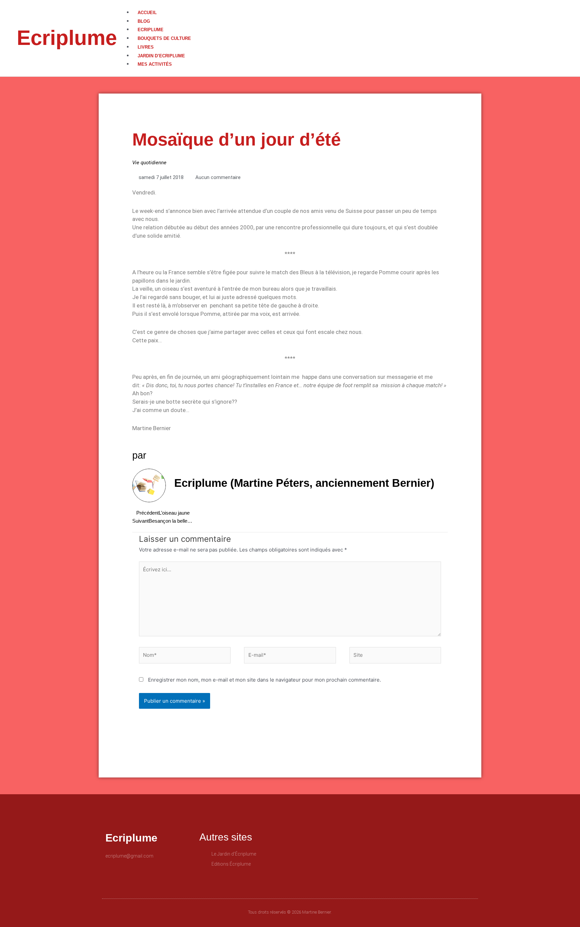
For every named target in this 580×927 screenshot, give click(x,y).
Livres (146, 47)
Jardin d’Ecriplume (161, 55)
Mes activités (155, 64)
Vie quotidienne (149, 163)
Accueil (147, 12)
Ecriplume (67, 37)
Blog (144, 21)
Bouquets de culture (164, 38)
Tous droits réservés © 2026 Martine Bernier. (290, 912)
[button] (353, 4)
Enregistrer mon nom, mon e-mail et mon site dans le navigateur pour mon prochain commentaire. (264, 680)
